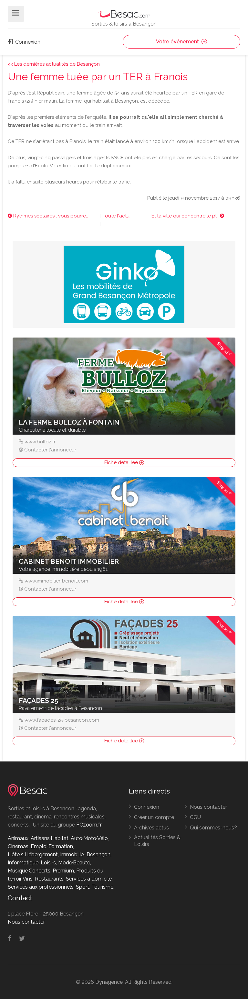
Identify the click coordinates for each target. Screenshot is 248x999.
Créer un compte (154, 817)
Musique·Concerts (29, 871)
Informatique (23, 863)
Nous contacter (208, 807)
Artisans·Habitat (49, 838)
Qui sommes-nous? (213, 828)
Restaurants (49, 879)
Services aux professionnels (41, 887)
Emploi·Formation (52, 846)
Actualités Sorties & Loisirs (157, 840)
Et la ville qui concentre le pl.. (185, 216)
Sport (82, 887)
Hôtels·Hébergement (33, 854)
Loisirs (48, 863)
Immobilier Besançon (85, 854)
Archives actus (151, 828)
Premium (63, 871)
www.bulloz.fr (40, 442)
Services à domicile (89, 879)
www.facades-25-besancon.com (62, 720)
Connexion (27, 42)
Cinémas (18, 846)
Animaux (18, 838)
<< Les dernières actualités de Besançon (54, 64)
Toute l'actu (116, 216)
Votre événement (178, 42)
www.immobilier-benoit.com (56, 581)
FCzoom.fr (89, 825)
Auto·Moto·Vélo (89, 838)
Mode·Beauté (74, 863)
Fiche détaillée (121, 462)
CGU (195, 817)
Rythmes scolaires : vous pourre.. (50, 216)
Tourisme (102, 887)
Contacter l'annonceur (50, 450)
